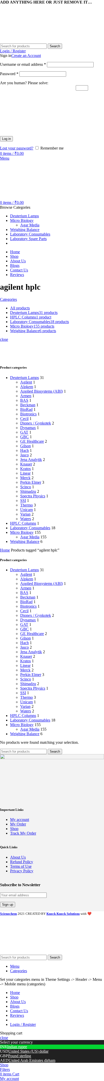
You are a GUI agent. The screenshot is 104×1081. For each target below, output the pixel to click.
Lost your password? (16, 148)
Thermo (26, 505)
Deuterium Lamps (24, 377)
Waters (25, 519)
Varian (25, 514)
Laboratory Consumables (30, 528)
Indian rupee (17, 1047)
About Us (18, 857)
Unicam (26, 509)
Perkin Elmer (30, 482)
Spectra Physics (32, 496)
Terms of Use (21, 866)
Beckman (27, 405)
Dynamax (28, 428)
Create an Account (26, 55)
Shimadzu (28, 491)
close (4, 339)
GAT (24, 432)
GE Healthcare (32, 441)
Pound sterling (19, 1056)
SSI (23, 500)
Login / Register (23, 1024)
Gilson (25, 446)
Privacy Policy (21, 871)
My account (19, 819)
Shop (14, 828)
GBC (24, 437)
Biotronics (28, 414)
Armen (25, 396)
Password (9, 74)
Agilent (26, 382)
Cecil (24, 418)
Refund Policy (21, 862)
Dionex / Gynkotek (35, 423)
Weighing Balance (24, 541)
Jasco (24, 455)
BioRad (26, 409)
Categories (8, 299)
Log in (6, 139)
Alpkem (26, 387)
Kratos (25, 469)
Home (5, 550)
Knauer (26, 464)
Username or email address (23, 64)
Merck (25, 478)
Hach (24, 450)
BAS (24, 400)
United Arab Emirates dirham (32, 1060)
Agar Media (29, 225)
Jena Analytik (31, 459)
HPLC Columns (23, 523)
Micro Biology (22, 532)
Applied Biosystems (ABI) (41, 391)
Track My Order (23, 833)
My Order (18, 824)
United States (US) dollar (28, 1051)
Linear (25, 473)
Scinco (25, 487)
